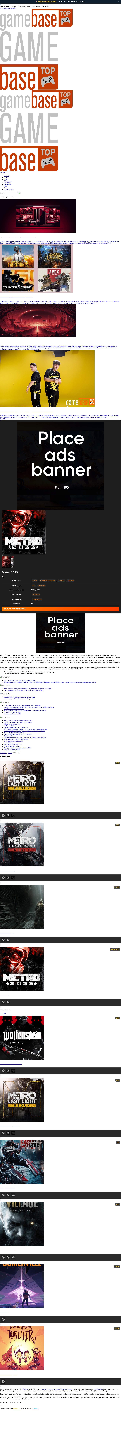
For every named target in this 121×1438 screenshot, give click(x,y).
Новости (6, 176)
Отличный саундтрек (47, 580)
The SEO (35, 1408)
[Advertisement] (56, 1424)
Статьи (6, 177)
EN (1, 172)
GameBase (3, 753)
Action (35, 580)
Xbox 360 (41, 586)
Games (10, 753)
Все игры (3, 1013)
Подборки (7, 182)
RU (4, 172)
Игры (5, 179)
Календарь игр (8, 189)
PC (34, 586)
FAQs (5, 186)
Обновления (8, 181)
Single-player (37, 599)
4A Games (36, 594)
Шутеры (61, 580)
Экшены (71, 580)
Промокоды (7, 184)
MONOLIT (16, 1408)
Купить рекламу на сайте (47, 1)
